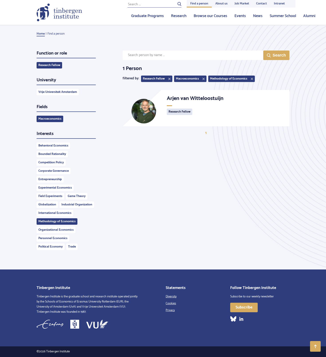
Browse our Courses (210, 16)
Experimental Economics (55, 187)
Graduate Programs (147, 16)
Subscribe (244, 307)
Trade (72, 246)
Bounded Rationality (52, 154)
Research (179, 16)
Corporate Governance (53, 171)
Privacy (170, 310)
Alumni (309, 16)
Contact (261, 3)
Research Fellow (49, 65)
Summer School (283, 16)
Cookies (171, 303)
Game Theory (77, 196)
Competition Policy (51, 162)
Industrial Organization (76, 204)
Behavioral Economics (53, 145)
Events (240, 16)
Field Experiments (50, 196)
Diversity (171, 296)
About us (221, 3)
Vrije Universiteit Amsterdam (57, 92)
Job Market (242, 3)
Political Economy (50, 246)
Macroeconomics (49, 118)
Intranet (279, 3)
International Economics (54, 213)
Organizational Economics (56, 229)
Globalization (47, 204)
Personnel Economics (52, 238)
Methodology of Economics (57, 221)
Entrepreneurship (50, 179)
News (258, 16)
